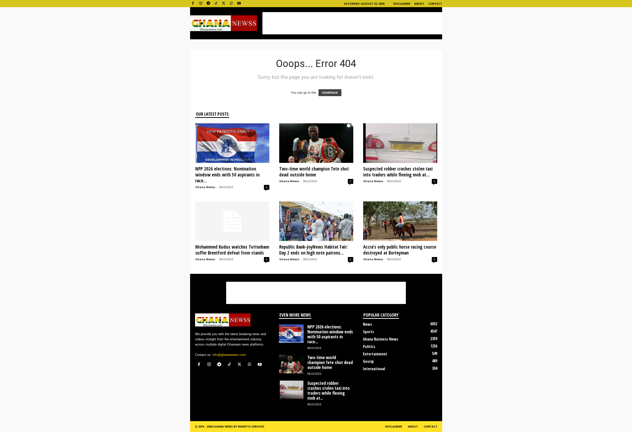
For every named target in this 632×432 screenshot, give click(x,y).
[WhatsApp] (231, 3)
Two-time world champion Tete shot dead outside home (314, 172)
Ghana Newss (205, 187)
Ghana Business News (380, 339)
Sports (368, 331)
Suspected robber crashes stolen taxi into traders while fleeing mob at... (398, 172)
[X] (224, 3)
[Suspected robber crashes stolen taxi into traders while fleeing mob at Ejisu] (400, 143)
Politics (369, 346)
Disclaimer (401, 3)
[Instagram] (201, 3)
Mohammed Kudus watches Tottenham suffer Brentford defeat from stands (232, 250)
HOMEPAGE (330, 92)
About (419, 3)
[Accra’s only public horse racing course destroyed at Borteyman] (400, 221)
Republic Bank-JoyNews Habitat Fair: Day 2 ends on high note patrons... (313, 250)
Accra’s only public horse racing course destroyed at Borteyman (399, 250)
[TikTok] (216, 3)
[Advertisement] (352, 23)
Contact (435, 3)
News (367, 324)
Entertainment (375, 354)
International (374, 368)
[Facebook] (193, 3)
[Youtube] (239, 3)
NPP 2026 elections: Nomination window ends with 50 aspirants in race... (227, 175)
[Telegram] (208, 3)
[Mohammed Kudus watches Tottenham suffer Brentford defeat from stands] (232, 221)
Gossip (368, 361)
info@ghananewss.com (229, 355)
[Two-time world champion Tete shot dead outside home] (316, 143)
